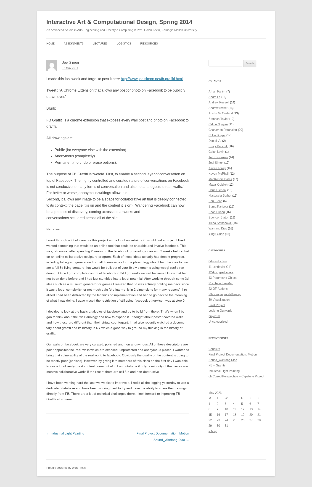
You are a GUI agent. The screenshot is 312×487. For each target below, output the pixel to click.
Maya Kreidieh (218, 184)
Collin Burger (217, 135)
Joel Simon (216, 162)
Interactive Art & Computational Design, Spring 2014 (119, 21)
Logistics (124, 43)
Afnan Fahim (217, 91)
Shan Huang (217, 212)
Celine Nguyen (218, 124)
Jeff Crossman (218, 157)
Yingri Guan (216, 234)
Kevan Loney (217, 168)
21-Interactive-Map (221, 283)
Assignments (74, 43)
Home (50, 43)
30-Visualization (219, 299)
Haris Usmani (217, 190)
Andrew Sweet (218, 108)
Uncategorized (218, 321)
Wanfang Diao (218, 228)
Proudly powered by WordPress (66, 467)
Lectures (100, 43)
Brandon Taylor (218, 119)
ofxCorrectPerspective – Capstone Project (236, 376)
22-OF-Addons (218, 288)
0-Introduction (218, 261)
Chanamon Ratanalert (223, 130)
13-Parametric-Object (223, 277)
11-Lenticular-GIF (220, 267)
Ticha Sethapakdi (220, 223)
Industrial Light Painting (65, 433)
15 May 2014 (70, 68)
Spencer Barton (219, 217)
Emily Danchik (218, 146)
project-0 (214, 316)
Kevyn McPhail (219, 173)
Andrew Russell (219, 102)
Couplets (214, 349)
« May (213, 431)
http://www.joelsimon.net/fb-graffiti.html (152, 79)
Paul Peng (215, 201)
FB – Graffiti (217, 365)
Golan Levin (216, 151)
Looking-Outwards (220, 310)
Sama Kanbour (218, 206)
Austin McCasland (221, 113)
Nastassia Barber (220, 195)
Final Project (217, 305)
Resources (149, 43)
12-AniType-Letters (221, 272)
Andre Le (214, 97)
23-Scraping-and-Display (225, 294)
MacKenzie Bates (220, 179)
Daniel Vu (215, 140)
